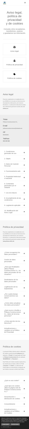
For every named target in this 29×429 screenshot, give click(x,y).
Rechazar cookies (15, 424)
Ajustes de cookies (6, 426)
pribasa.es (19, 353)
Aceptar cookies (5, 424)
